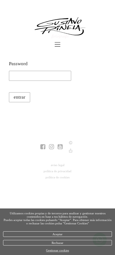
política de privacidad (57, 171)
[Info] (71, 143)
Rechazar (57, 242)
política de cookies (57, 177)
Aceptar (57, 234)
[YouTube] (60, 147)
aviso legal (57, 165)
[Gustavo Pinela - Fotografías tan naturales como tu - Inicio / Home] (57, 29)
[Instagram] (51, 147)
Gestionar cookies (57, 250)
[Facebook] (43, 147)
